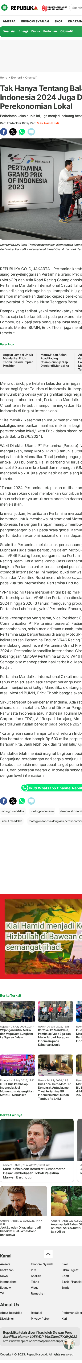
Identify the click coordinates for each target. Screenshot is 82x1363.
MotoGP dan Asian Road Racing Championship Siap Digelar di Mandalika (55, 360)
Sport (65, 1276)
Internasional (8, 1281)
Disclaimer (7, 1318)
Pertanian (50, 31)
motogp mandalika (12, 811)
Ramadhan (38, 1293)
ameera (9, 21)
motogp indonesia (42, 811)
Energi (23, 31)
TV (2, 1293)
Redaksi (36, 1312)
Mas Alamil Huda (48, 123)
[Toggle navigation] (4, 7)
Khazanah (6, 1270)
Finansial (9, 31)
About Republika (11, 1312)
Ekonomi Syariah (35, 21)
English (66, 1287)
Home (4, 77)
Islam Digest (70, 1270)
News (4, 1276)
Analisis (36, 1276)
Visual (35, 1287)
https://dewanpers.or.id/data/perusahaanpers (34, 1341)
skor (58, 21)
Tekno (35, 1281)
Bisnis (35, 31)
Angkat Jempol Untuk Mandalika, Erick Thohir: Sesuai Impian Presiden (18, 360)
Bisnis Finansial (72, 1281)
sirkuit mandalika (11, 821)
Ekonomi (16, 77)
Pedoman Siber (72, 1312)
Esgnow (5, 1287)
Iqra (33, 1270)
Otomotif (66, 31)
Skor (65, 1264)
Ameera (5, 1264)
